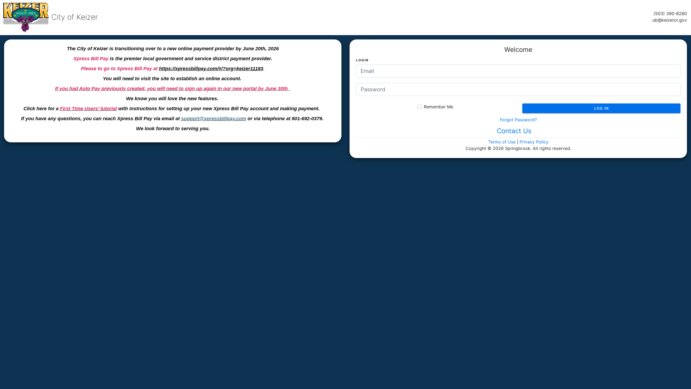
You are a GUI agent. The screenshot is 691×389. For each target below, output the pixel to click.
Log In (601, 108)
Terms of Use (502, 142)
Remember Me (438, 106)
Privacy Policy (534, 142)
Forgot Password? (518, 119)
